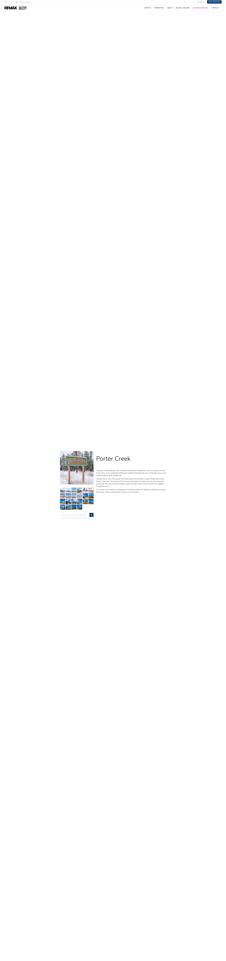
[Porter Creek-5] (85, 490)
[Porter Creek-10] (79, 495)
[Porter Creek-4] (79, 490)
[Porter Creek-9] (74, 495)
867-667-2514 (10, 2)
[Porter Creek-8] (68, 495)
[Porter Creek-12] (79, 507)
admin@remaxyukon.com (24, 2)
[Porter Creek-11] (74, 507)
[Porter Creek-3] (74, 490)
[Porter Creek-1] (62, 490)
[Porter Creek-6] (91, 490)
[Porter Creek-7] (62, 495)
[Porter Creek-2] (68, 490)
